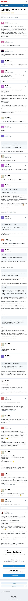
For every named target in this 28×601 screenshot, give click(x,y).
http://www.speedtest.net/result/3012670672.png (14, 442)
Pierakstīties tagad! (14, 575)
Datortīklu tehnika (14, 17)
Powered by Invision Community (14, 599)
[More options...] (25, 23)
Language (13, 596)
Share (14, 583)
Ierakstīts (11, 23)
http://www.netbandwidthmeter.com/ (10, 543)
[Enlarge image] (23, 204)
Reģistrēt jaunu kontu (14, 566)
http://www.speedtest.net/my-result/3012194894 (11, 389)
